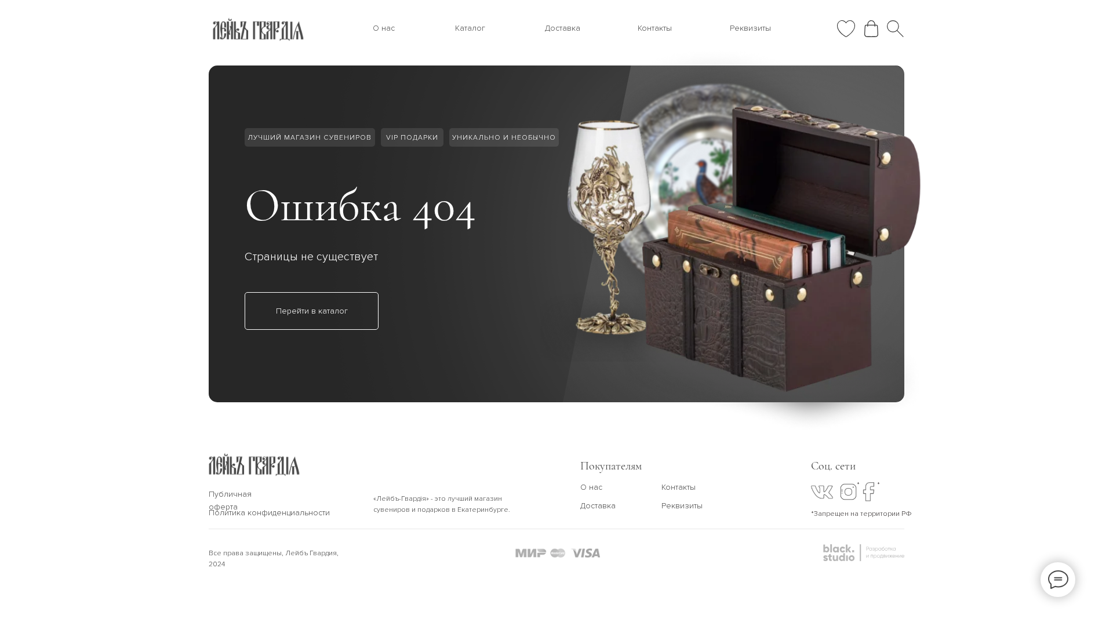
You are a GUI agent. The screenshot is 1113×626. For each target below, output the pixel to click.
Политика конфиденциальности (269, 513)
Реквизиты (750, 28)
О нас (384, 28)
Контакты (655, 28)
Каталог (470, 28)
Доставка (562, 28)
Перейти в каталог (312, 311)
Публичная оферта (230, 500)
